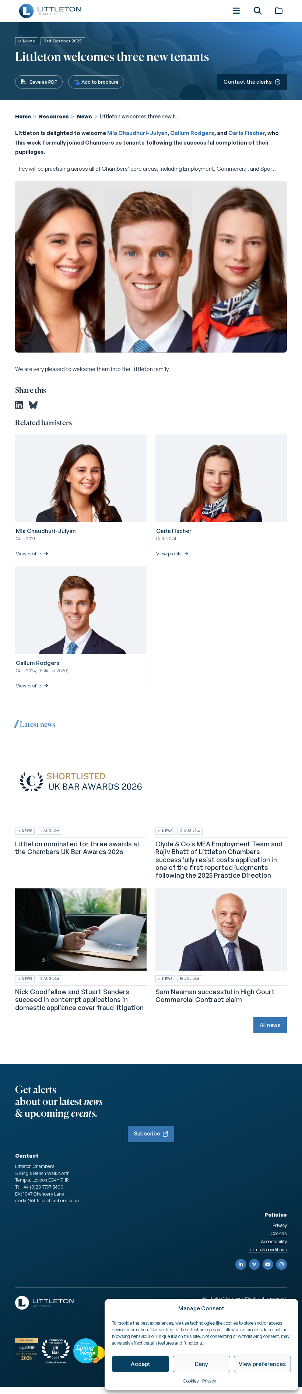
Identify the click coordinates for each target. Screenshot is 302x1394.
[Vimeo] (254, 1264)
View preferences (262, 1363)
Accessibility (274, 1241)
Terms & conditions (267, 1249)
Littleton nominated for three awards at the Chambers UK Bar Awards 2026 (77, 848)
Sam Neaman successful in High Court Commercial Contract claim (215, 995)
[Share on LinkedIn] (19, 404)
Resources (54, 116)
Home (23, 116)
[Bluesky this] (33, 404)
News (84, 116)
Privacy (209, 1381)
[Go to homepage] (50, 11)
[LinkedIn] (240, 1264)
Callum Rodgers (192, 132)
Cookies (191, 1381)
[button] (236, 11)
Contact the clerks (248, 82)
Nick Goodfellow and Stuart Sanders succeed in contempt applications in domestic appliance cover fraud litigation (79, 999)
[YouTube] (268, 1264)
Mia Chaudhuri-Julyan (137, 132)
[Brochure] (279, 11)
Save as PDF (43, 82)
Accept (141, 1363)
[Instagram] (281, 1264)
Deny (201, 1363)
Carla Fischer (246, 132)
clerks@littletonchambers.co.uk (47, 1200)
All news (270, 1025)
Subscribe (147, 1133)
